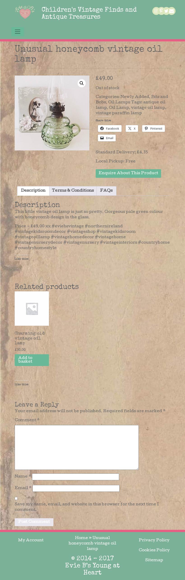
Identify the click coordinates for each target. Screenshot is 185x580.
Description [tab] (33, 191)
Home (81, 538)
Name (23, 477)
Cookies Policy (154, 550)
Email (23, 488)
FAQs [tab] (106, 191)
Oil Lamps (119, 103)
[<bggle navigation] (17, 31)
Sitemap (154, 560)
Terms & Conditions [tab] (73, 191)
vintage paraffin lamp (119, 113)
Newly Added (134, 97)
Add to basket (25, 360)
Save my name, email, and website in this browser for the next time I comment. (87, 507)
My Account (31, 540)
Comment (27, 420)
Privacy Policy (154, 540)
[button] (82, 83)
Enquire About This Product (128, 173)
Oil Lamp (119, 108)
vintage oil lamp (148, 108)
